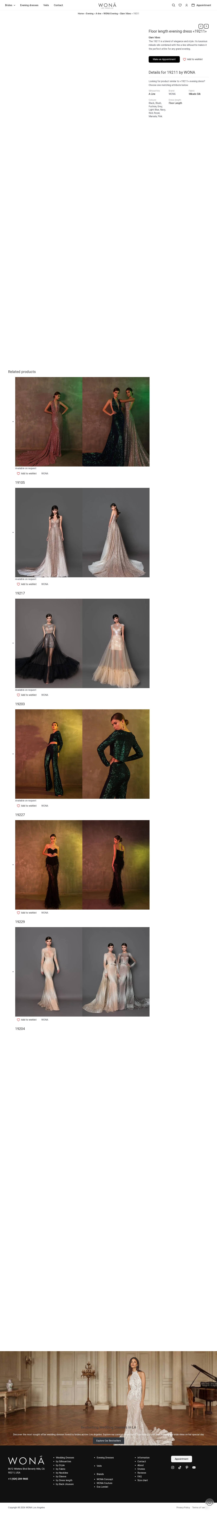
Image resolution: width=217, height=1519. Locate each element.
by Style (60, 1465)
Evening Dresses (105, 1457)
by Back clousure (65, 1484)
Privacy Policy (183, 1507)
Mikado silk (195, 94)
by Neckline (62, 1472)
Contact (141, 1461)
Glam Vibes (125, 13)
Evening (89, 13)
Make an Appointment (164, 59)
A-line (98, 13)
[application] (13, 5)
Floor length (175, 103)
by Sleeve (61, 1476)
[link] (180, 5)
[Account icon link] (186, 5)
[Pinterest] (186, 1467)
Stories (141, 1469)
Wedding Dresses (65, 1457)
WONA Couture (104, 1483)
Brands (100, 1474)
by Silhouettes (63, 1461)
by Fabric (60, 1469)
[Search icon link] (173, 5)
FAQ (139, 1476)
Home (81, 13)
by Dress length (64, 1480)
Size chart (142, 1480)
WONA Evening (110, 13)
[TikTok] (179, 1467)
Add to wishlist (195, 59)
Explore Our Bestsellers (108, 1440)
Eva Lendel (102, 1486)
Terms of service (200, 1507)
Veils (99, 1465)
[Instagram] (172, 1467)
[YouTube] (194, 1467)
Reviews (141, 1472)
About (140, 1465)
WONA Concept (105, 1479)
